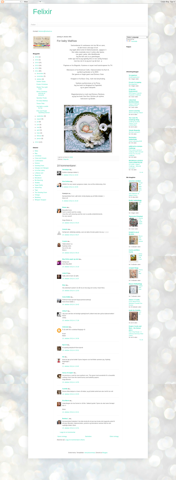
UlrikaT (64, 311)
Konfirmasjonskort (134, 77)
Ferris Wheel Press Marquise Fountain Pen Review (135, 303)
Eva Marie (65, 400)
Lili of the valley (40, 170)
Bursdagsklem (133, 84)
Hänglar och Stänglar (42, 168)
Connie (64, 241)
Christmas (38, 156)
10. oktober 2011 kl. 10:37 (70, 278)
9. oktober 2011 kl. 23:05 (70, 187)
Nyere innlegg (62, 436)
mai (38, 127)
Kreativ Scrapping (135, 82)
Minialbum (38, 178)
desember (40, 73)
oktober (39, 79)
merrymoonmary (90, 452)
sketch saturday (134, 111)
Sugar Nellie (39, 185)
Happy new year (141, 287)
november (40, 76)
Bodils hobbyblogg (135, 200)
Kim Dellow (66, 181)
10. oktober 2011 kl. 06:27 (70, 235)
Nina (63, 285)
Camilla (64, 389)
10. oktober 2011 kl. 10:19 (70, 267)
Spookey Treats (42, 98)
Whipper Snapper (40, 200)
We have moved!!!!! (134, 132)
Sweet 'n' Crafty (134, 300)
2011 (37, 71)
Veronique (65, 169)
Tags (36, 190)
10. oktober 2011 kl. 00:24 (70, 223)
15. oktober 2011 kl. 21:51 (70, 428)
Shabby (37, 183)
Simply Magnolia (134, 130)
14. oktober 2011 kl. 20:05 (70, 394)
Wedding (38, 197)
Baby (36, 151)
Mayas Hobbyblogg (135, 284)
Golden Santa (41, 81)
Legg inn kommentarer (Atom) (75, 440)
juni (38, 124)
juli (38, 122)
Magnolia (65, 159)
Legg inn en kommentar (67, 432)
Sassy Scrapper (67, 373)
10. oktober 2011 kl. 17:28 (70, 320)
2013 (37, 65)
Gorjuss (37, 163)
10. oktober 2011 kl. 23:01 (70, 350)
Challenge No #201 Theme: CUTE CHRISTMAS (134, 123)
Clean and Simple (40, 158)
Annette (65, 229)
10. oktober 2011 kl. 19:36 (70, 338)
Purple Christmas (42, 84)
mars (38, 133)
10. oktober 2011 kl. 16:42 (70, 304)
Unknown (65, 327)
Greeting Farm (39, 165)
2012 (37, 68)
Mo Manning (39, 180)
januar (39, 138)
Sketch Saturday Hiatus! (136, 112)
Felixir (42, 12)
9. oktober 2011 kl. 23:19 (70, 201)
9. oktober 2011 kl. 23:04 (70, 175)
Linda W (65, 273)
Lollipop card (39, 173)
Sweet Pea (38, 187)
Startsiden (88, 436)
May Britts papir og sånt (70, 259)
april (38, 130)
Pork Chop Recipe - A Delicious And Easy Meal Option (136, 333)
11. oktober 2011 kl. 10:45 (70, 366)
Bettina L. (65, 418)
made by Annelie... (135, 310)
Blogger (104, 452)
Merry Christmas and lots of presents (42, 93)
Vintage (37, 195)
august (39, 119)
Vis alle (141, 172)
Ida (63, 357)
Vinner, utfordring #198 (135, 141)
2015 (37, 60)
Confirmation (39, 161)
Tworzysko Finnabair (136, 216)
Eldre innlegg (114, 436)
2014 (37, 62)
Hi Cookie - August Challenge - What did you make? (135, 166)
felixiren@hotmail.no (45, 31)
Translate (134, 41)
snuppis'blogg (133, 268)
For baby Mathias (42, 101)
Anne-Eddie (66, 297)
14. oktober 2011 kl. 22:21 (70, 412)
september (40, 116)
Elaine (64, 207)
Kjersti (64, 345)
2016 (37, 57)
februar (39, 136)
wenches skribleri (135, 181)
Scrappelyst (133, 75)
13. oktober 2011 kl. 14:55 (70, 382)
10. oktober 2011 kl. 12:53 (70, 290)
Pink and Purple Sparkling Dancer (43, 111)
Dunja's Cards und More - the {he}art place (135, 328)
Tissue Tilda (40, 103)
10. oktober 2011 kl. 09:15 (70, 253)
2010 (37, 142)
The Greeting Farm (41, 192)
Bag (36, 153)
